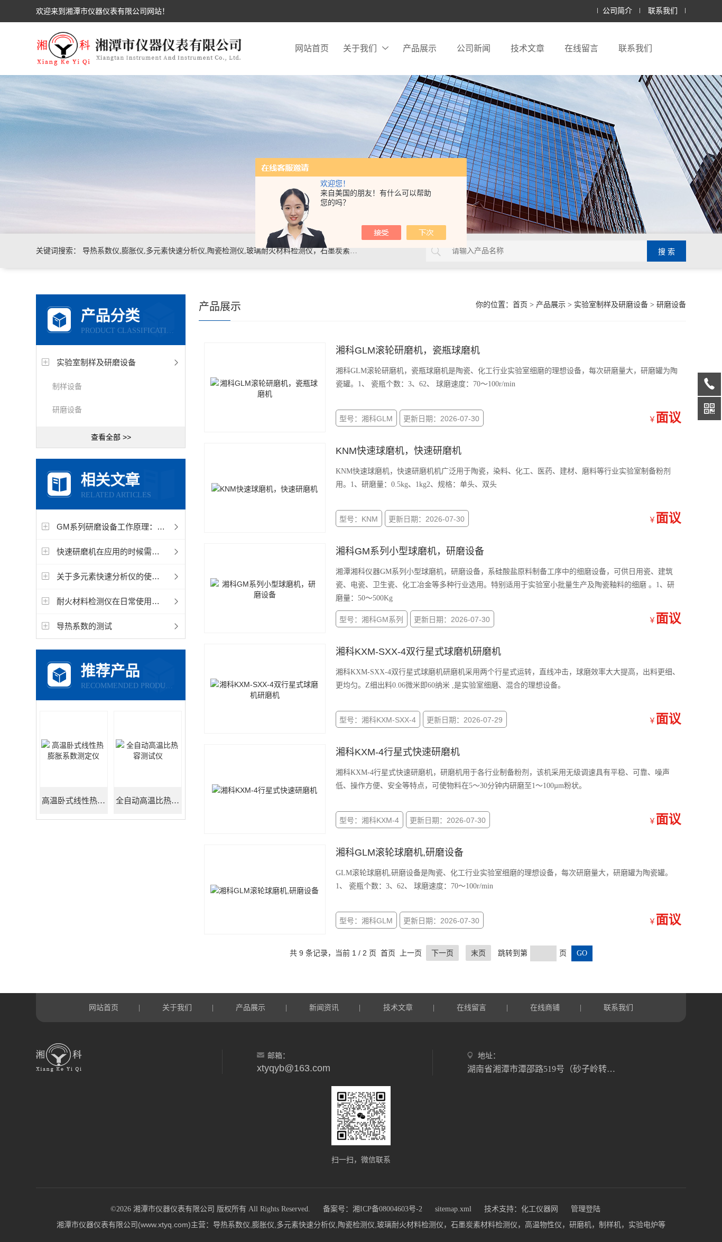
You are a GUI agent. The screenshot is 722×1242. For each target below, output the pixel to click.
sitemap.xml (453, 1209)
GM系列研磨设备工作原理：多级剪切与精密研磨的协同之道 (162, 526)
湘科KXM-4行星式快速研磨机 (398, 752)
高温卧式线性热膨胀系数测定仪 (75, 800)
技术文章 (527, 48)
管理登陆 (585, 1209)
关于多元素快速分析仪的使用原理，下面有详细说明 (148, 576)
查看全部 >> (111, 437)
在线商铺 (545, 1007)
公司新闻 (473, 48)
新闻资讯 (324, 1007)
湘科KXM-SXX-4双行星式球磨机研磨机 (418, 651)
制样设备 (67, 386)
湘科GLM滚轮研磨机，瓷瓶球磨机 (408, 350)
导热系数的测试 (84, 626)
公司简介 (617, 10)
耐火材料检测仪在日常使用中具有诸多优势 (132, 601)
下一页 (442, 953)
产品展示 (420, 48)
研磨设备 (67, 409)
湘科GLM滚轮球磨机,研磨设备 (400, 852)
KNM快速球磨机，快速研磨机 (398, 451)
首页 (520, 305)
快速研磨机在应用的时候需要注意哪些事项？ (136, 551)
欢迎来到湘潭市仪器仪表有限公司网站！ (102, 11)
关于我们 (360, 48)
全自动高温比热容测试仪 (149, 800)
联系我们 (663, 10)
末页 (478, 953)
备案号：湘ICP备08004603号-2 (372, 1209)
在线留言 (581, 48)
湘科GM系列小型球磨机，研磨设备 (410, 551)
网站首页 (312, 48)
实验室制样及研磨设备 (96, 362)
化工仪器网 (539, 1209)
